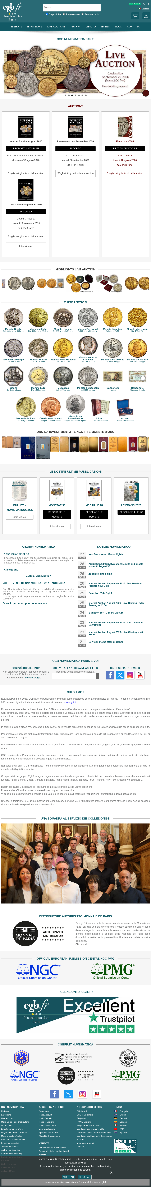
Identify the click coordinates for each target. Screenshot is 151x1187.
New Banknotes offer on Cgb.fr (105, 554)
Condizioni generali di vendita (90, 1129)
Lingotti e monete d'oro (12, 1129)
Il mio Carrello (45, 1118)
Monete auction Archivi (11, 1136)
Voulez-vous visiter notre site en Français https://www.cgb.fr (75, 1182)
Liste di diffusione (47, 1129)
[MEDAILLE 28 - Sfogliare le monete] (94, 491)
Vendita (91, 26)
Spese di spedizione (48, 1132)
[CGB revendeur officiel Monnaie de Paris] (75, 1076)
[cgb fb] (148, 4)
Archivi (75, 26)
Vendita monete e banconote (52, 1147)
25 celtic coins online (100, 574)
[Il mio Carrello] (135, 18)
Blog (118, 26)
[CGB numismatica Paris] (12, 21)
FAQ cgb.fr (82, 1118)
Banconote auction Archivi (13, 1139)
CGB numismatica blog (12, 1153)
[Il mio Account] (146, 18)
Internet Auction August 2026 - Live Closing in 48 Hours (115, 633)
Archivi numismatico (10, 1150)
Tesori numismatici (9, 1146)
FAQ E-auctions (84, 1122)
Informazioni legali (85, 1143)
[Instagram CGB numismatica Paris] (82, 1094)
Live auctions (56, 26)
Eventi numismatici (10, 1143)
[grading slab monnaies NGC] (38, 972)
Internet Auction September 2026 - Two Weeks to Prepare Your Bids (115, 584)
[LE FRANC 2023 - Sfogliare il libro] (131, 491)
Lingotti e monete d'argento (14, 1132)
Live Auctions (7, 1118)
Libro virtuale (20, 517)
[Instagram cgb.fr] (130, 675)
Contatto (133, 26)
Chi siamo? (82, 1111)
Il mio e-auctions (46, 1122)
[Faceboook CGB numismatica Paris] (54, 1094)
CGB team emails (85, 1115)
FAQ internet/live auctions (89, 1125)
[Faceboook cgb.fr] (110, 675)
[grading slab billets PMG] (113, 971)
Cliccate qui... (11, 569)
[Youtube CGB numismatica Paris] (96, 1094)
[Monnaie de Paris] (38, 945)
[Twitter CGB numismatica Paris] (68, 1094)
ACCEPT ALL (68, 1177)
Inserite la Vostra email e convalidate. (75, 672)
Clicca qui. (81, 944)
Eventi (105, 26)
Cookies (80, 1146)
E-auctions (34, 26)
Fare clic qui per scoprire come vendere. (25, 603)
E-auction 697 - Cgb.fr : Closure (105, 612)
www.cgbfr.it (70, 702)
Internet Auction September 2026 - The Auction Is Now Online (115, 623)
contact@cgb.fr (33, 677)
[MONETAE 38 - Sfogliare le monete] (57, 491)
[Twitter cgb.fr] (120, 675)
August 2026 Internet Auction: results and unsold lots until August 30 (115, 565)
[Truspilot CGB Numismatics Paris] (135, 4)
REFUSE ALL (85, 1177)
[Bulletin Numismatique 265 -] (20, 491)
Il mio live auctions (47, 1125)
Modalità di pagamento (49, 1136)
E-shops (16, 26)
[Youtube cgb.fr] (140, 675)
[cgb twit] (143, 4)
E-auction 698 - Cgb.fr (100, 593)
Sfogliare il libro (131, 512)
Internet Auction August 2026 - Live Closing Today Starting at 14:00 (116, 604)
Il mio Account (45, 1115)
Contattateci (44, 1111)
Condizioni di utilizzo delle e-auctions (94, 1132)
